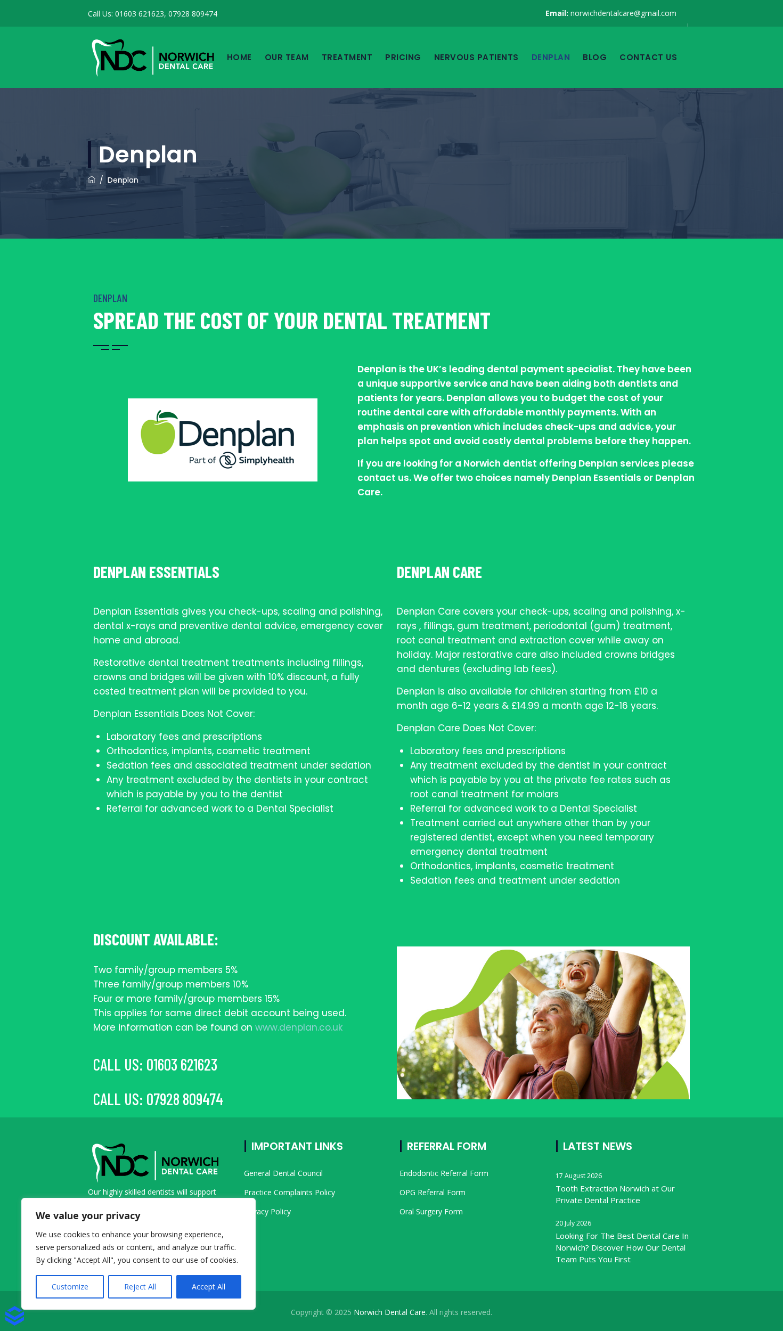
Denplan (551, 57)
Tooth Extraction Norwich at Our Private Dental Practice (615, 1194)
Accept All (208, 1286)
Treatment (347, 57)
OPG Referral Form (432, 1192)
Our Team (287, 57)
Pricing (403, 57)
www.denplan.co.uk (298, 1027)
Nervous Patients (476, 57)
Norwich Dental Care (390, 1312)
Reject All (140, 1286)
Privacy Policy (267, 1211)
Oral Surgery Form (431, 1211)
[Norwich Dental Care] (153, 57)
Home (239, 57)
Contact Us (648, 57)
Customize (70, 1286)
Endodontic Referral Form (443, 1173)
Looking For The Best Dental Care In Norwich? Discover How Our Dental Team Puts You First (622, 1247)
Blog (595, 57)
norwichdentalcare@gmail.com (623, 13)
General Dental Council (283, 1173)
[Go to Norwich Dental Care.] (91, 180)
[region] (138, 1254)
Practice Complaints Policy (289, 1192)
